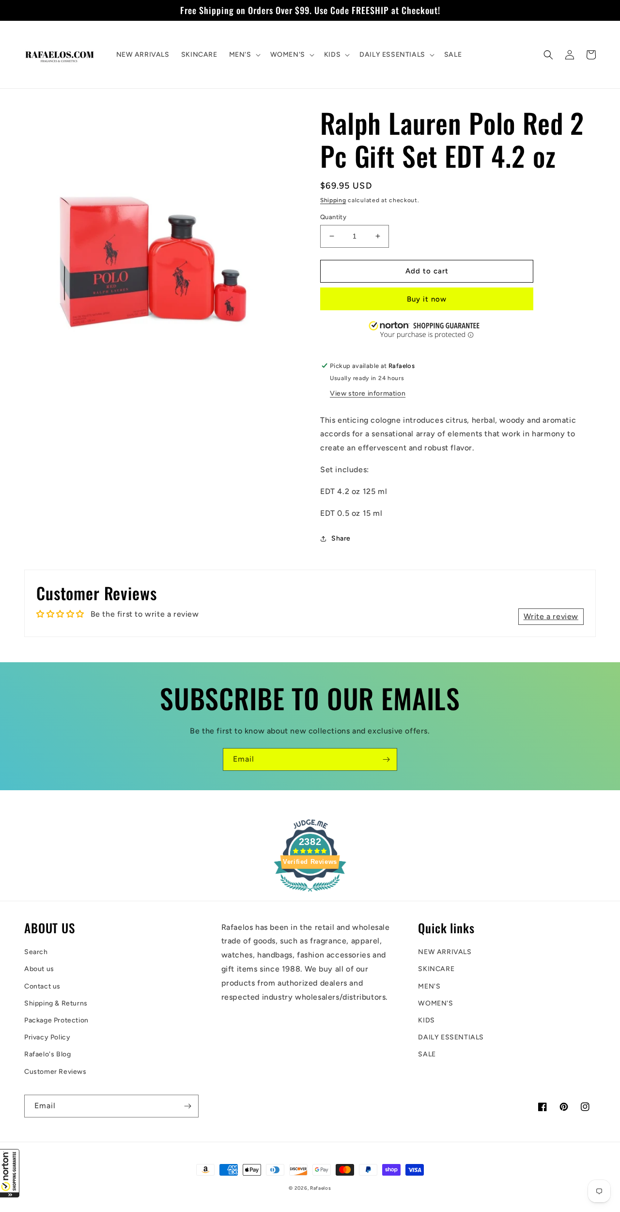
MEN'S (429, 986)
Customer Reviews (55, 1072)
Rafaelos (320, 1188)
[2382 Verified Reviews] (310, 893)
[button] (9, 1173)
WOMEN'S (435, 1003)
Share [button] (341, 538)
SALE (426, 1054)
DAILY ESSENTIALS (451, 1037)
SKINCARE (436, 969)
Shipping (333, 200)
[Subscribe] (386, 759)
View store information (367, 393)
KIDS (426, 1020)
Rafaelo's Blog (47, 1054)
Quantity (333, 217)
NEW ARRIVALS (444, 952)
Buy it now (427, 299)
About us (39, 969)
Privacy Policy (47, 1037)
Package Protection (56, 1020)
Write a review (551, 616)
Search (36, 952)
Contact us (42, 986)
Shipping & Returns (56, 1003)
